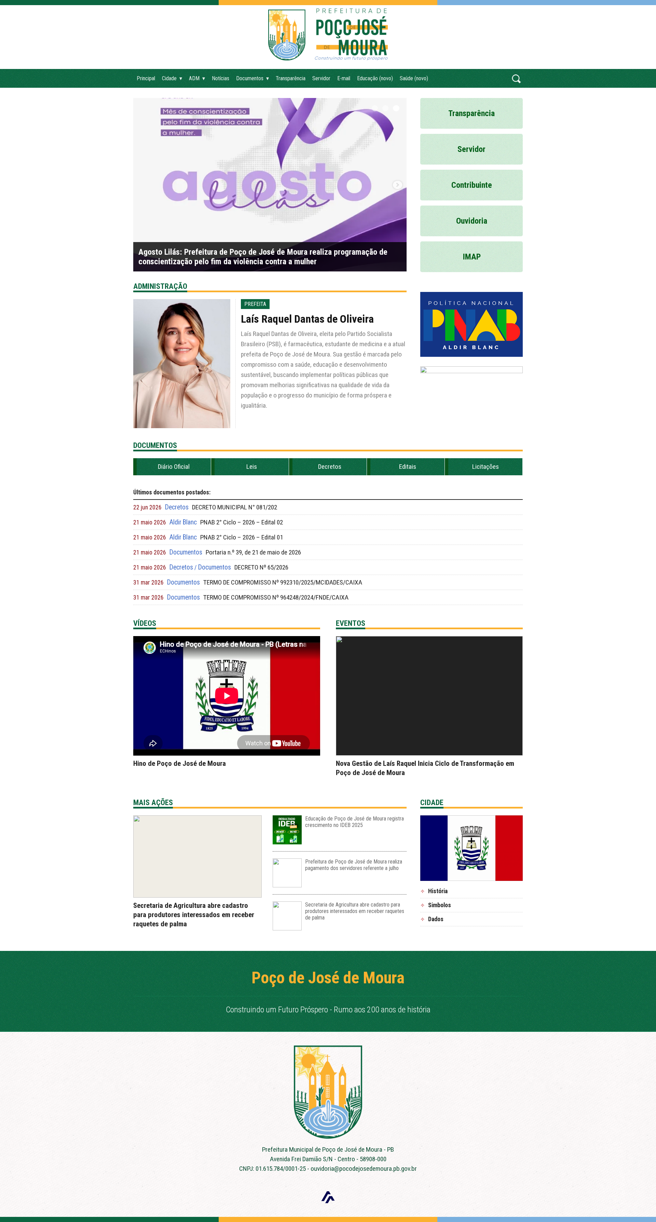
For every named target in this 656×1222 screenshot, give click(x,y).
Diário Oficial (174, 466)
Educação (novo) (375, 78)
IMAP (472, 257)
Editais (407, 466)
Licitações (485, 466)
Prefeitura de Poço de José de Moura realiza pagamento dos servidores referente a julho (353, 864)
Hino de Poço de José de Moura (179, 763)
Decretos (329, 466)
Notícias (220, 78)
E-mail (343, 78)
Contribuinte (471, 185)
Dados (435, 919)
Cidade (169, 78)
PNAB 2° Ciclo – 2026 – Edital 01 (241, 537)
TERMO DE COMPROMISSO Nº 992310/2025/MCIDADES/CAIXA (282, 582)
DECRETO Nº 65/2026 (261, 567)
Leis (251, 466)
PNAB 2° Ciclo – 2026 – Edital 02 (241, 522)
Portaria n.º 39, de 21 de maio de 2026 (253, 552)
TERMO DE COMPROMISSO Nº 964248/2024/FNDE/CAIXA (275, 597)
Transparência (290, 78)
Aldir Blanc (183, 522)
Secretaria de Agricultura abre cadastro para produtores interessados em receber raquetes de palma (193, 914)
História (438, 891)
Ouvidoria (471, 221)
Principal (146, 78)
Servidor (321, 78)
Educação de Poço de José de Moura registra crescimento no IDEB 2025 (354, 821)
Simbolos (439, 905)
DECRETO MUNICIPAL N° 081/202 (234, 507)
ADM (194, 78)
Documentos (249, 78)
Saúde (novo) (414, 78)
